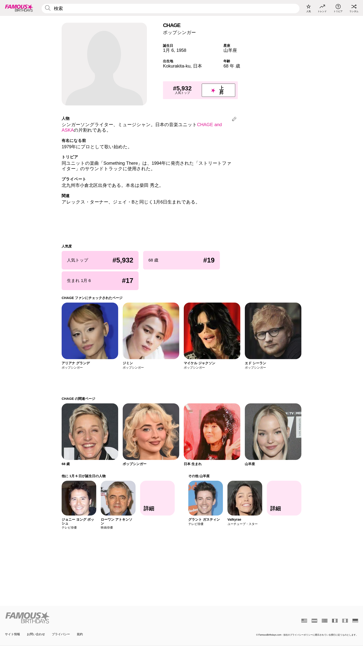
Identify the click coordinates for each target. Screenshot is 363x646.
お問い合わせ (36, 634)
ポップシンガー (179, 32)
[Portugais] (324, 621)
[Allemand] (355, 621)
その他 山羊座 (199, 476)
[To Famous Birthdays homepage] (19, 8)
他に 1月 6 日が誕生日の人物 (84, 476)
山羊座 (230, 50)
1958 (181, 50)
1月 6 (168, 50)
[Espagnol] (314, 621)
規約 (80, 634)
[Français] (335, 621)
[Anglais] (304, 621)
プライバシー (61, 634)
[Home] (92, 617)
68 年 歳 (231, 65)
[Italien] (345, 621)
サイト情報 (12, 634)
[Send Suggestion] (234, 119)
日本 (197, 65)
